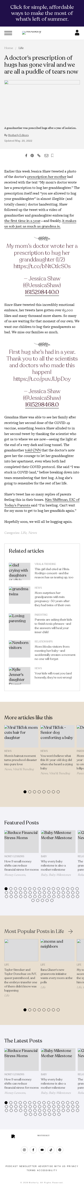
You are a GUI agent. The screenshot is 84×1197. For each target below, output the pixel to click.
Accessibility (47, 1170)
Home (8, 48)
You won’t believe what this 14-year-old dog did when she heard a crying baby (56, 762)
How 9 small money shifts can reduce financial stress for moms (21, 865)
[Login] (77, 34)
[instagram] (24, 1149)
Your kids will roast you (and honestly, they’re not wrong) (53, 675)
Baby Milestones (60, 875)
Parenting (41, 615)
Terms (31, 1170)
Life (21, 48)
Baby (44, 856)
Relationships (44, 641)
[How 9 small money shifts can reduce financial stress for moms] (21, 841)
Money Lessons (14, 856)
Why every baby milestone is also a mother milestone (53, 865)
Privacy (72, 1166)
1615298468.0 (42, 404)
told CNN (33, 450)
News (32, 532)
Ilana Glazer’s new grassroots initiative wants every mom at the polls (56, 976)
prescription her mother (46, 176)
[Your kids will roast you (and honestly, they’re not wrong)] (19, 676)
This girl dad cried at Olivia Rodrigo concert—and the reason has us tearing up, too (54, 573)
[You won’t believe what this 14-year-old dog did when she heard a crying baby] (57, 736)
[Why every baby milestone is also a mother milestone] (58, 841)
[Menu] (8, 33)
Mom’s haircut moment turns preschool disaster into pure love (20, 760)
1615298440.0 (42, 292)
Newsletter (28, 1166)
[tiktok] (50, 1149)
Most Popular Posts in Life (34, 931)
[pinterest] (59, 1149)
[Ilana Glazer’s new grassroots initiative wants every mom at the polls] (57, 950)
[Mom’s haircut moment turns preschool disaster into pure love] (21, 736)
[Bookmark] (52, 155)
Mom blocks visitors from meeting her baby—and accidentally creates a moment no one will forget (55, 653)
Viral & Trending (45, 564)
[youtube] (42, 1149)
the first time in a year (22, 220)
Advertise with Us (52, 1166)
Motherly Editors (18, 135)
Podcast (12, 1166)
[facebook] (33, 1149)
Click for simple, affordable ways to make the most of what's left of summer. (42, 13)
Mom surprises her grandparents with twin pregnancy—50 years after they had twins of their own (52, 599)
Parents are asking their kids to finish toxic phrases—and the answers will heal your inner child (53, 626)
